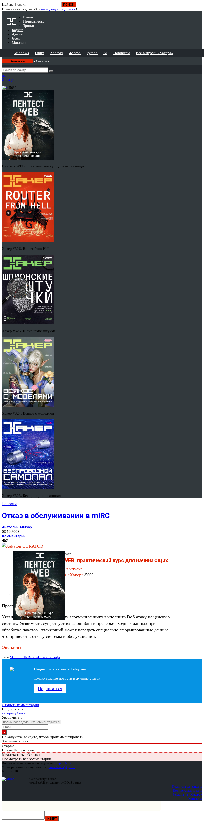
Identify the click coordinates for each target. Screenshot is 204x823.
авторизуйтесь (14, 713)
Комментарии (13, 536)
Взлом (33, 657)
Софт (56, 657)
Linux (39, 53)
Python (92, 53)
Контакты (195, 798)
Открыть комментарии (20, 705)
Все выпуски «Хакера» (154, 53)
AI (105, 53)
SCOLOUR (19, 657)
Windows (21, 53)
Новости (9, 504)
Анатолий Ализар (17, 527)
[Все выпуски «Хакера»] (2, 59)
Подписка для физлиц (187, 786)
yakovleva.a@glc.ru (61, 767)
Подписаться (50, 688)
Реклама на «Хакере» (187, 794)
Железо (75, 53)
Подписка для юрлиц (187, 790)
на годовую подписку (58, 9)
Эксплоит (11, 647)
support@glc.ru (64, 763)
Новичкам (121, 53)
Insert (52, 818)
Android (56, 53)
